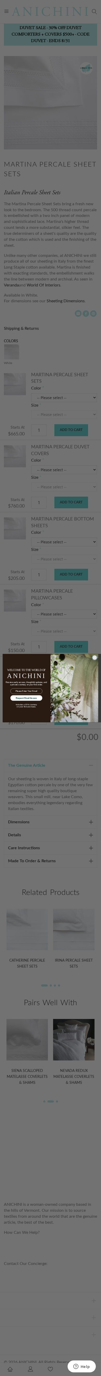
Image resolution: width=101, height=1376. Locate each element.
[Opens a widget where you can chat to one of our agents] (81, 1366)
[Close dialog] (94, 657)
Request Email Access (26, 698)
